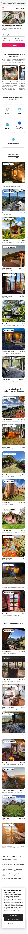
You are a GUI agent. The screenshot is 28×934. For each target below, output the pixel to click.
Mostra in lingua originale (19, 3)
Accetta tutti (13, 915)
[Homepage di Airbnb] (3, 8)
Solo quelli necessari (13, 919)
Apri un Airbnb (20, 8)
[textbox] (7, 40)
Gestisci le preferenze (13, 924)
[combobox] (13, 35)
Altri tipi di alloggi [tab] (6, 859)
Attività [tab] (15, 859)
